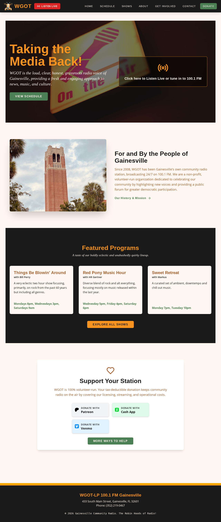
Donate (208, 6)
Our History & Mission (130, 198)
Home (89, 6)
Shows (127, 6)
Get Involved (165, 6)
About (143, 6)
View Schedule (28, 96)
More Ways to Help (110, 441)
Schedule (107, 6)
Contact (189, 6)
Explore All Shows (110, 324)
